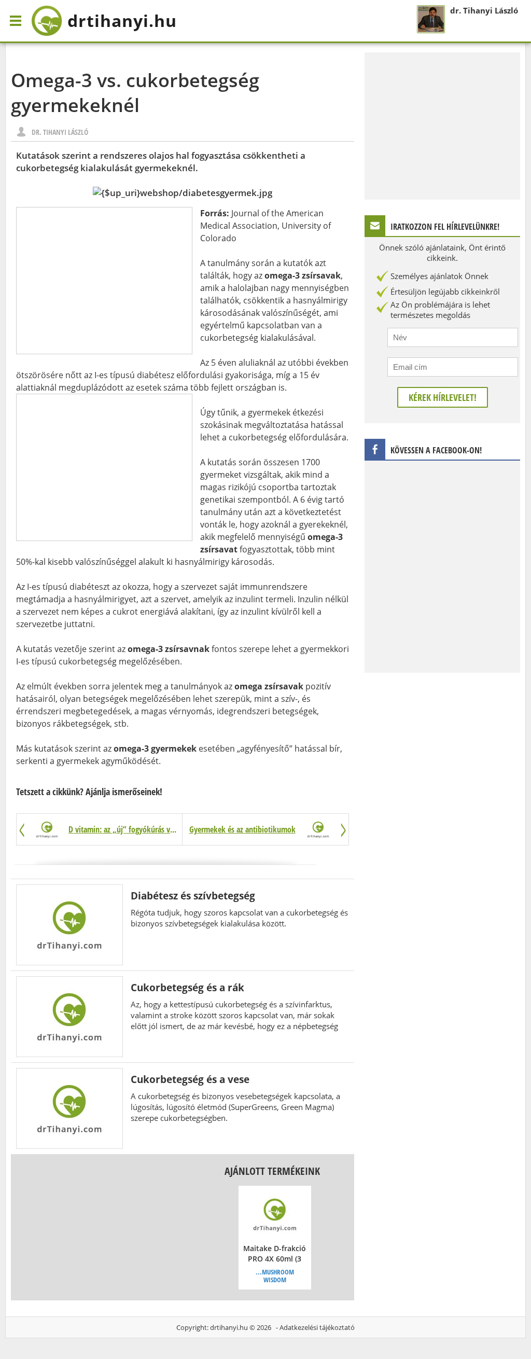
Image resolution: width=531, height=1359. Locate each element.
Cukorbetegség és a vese (190, 1079)
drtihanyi (122, 20)
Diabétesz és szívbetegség (193, 895)
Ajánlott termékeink (272, 1171)
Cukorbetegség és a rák (187, 987)
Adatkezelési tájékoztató (317, 1327)
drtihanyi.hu (229, 1327)
